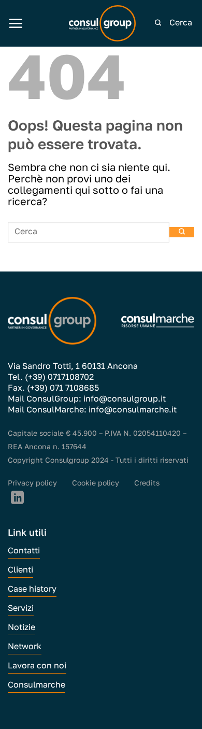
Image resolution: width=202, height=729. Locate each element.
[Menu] (15, 23)
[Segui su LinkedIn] (17, 498)
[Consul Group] (102, 23)
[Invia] (158, 23)
